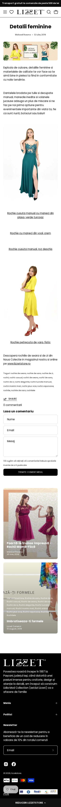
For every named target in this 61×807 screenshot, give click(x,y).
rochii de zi (8, 381)
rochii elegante (22, 381)
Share (12, 398)
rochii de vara (45, 377)
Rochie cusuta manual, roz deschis (30, 249)
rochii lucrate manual (41, 381)
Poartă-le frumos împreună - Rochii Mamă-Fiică (29, 545)
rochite (6, 390)
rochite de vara (18, 390)
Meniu (7, 703)
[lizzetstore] (30, 12)
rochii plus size (29, 386)
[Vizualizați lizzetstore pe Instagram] (5, 764)
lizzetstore (16, 773)
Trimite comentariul (30, 472)
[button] (30, 802)
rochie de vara (34, 373)
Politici (7, 714)
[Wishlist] (11, 12)
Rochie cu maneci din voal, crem (30, 233)
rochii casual (16, 377)
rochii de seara (30, 377)
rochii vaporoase (45, 386)
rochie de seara (18, 373)
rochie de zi (47, 373)
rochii (6, 377)
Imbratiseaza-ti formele (25, 621)
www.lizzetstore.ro (18, 363)
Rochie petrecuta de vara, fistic (30, 342)
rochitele (31, 390)
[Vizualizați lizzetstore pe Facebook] (13, 764)
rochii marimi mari (12, 386)
